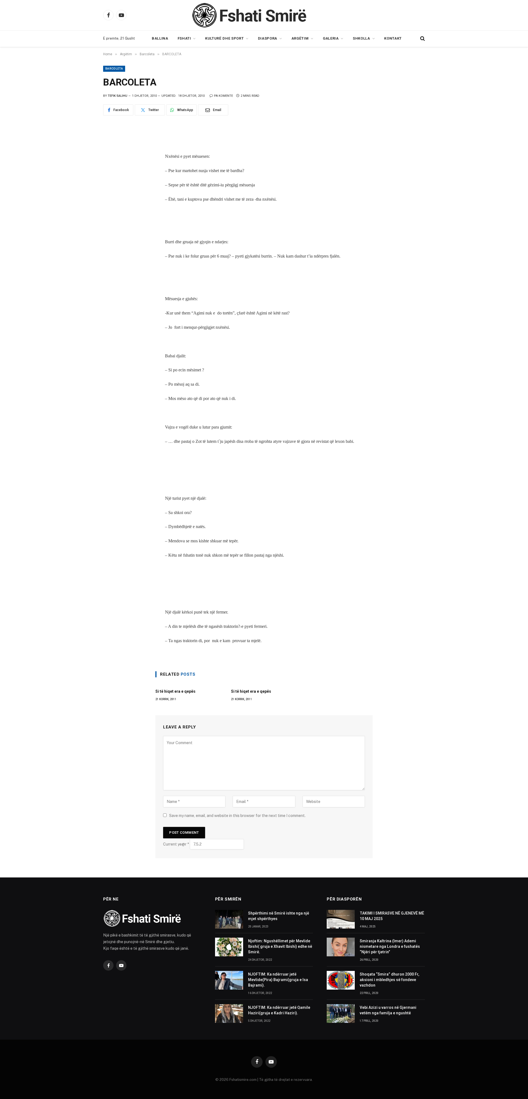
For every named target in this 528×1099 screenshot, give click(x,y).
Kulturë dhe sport (224, 38)
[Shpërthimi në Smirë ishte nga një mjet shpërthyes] (229, 919)
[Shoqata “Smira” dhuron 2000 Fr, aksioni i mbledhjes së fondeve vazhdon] (341, 980)
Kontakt (393, 38)
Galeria (331, 38)
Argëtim (300, 38)
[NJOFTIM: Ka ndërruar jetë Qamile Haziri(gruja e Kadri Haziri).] (229, 1013)
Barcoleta (114, 68)
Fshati (184, 38)
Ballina (160, 38)
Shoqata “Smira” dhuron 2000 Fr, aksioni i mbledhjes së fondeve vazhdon (389, 979)
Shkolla (361, 38)
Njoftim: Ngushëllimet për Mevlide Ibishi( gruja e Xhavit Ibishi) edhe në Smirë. (280, 946)
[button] (422, 38)
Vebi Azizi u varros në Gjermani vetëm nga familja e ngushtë (388, 1010)
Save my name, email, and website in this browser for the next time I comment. (237, 815)
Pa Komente (223, 96)
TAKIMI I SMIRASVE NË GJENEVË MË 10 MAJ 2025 (392, 916)
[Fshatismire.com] (264, 15)
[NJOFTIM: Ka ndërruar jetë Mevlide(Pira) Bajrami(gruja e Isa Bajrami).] (229, 980)
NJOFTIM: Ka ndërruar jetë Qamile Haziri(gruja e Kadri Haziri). (279, 1010)
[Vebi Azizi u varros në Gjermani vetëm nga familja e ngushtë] (341, 1013)
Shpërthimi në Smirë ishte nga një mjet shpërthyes (278, 916)
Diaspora (267, 38)
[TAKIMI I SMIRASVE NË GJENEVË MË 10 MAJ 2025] (341, 919)
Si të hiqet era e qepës (175, 691)
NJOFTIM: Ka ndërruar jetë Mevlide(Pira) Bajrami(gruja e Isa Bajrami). (278, 979)
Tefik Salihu (117, 96)
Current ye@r (176, 844)
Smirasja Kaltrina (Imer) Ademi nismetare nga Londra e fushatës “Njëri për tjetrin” (390, 946)
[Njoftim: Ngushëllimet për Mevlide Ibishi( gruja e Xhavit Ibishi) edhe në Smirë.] (229, 947)
